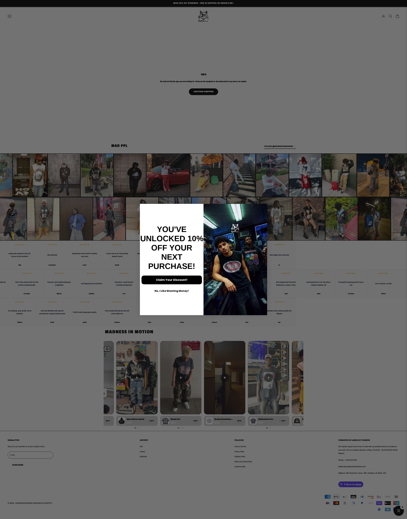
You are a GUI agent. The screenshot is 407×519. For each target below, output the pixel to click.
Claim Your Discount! (171, 280)
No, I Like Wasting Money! (172, 291)
